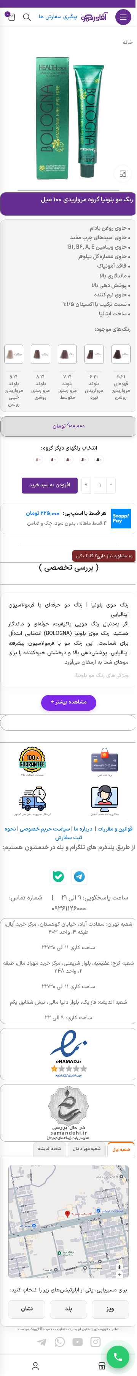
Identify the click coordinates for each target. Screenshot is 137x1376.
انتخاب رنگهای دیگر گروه (70, 448)
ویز (110, 1309)
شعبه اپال (121, 1150)
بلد (68, 1309)
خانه (128, 43)
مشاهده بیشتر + (69, 702)
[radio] (99, 459)
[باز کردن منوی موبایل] (123, 17)
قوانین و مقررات (115, 829)
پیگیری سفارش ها (58, 17)
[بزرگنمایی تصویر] (122, 173)
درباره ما (83, 829)
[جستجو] (27, 17)
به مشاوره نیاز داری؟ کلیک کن (104, 555)
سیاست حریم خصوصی (45, 829)
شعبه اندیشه (49, 1149)
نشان (27, 1309)
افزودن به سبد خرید (49, 485)
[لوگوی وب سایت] (94, 17)
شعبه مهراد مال (87, 1149)
